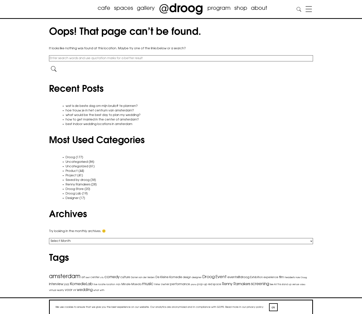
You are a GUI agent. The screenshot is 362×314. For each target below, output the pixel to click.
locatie (102, 284)
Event (221, 277)
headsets (290, 277)
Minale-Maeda (131, 284)
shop (240, 8)
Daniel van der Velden (143, 277)
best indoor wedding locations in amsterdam (99, 124)
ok (273, 307)
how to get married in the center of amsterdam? (102, 119)
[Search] (298, 10)
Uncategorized (77, 166)
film (281, 277)
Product (72, 171)
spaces (123, 8)
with (102, 290)
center (94, 277)
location (110, 284)
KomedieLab (81, 284)
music (147, 284)
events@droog (238, 277)
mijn (118, 284)
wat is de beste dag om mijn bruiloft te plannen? (102, 106)
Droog (70, 157)
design (187, 277)
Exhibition (256, 277)
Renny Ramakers (78, 184)
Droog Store (75, 189)
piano (193, 285)
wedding (85, 290)
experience (271, 277)
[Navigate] (308, 9)
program (219, 8)
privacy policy (255, 307)
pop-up (202, 284)
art (83, 277)
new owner (161, 284)
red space (214, 284)
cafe (104, 8)
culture (125, 277)
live (95, 284)
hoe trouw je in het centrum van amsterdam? (100, 110)
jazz (66, 284)
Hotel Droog (301, 278)
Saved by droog (78, 180)
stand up (286, 284)
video (302, 285)
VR (74, 290)
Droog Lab (73, 193)
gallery (146, 8)
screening (260, 284)
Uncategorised (77, 162)
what (96, 290)
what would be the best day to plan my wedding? (103, 115)
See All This (275, 284)
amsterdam (65, 277)
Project (71, 175)
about (259, 8)
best (88, 278)
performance (180, 284)
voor (68, 290)
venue (295, 284)
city (102, 278)
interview (56, 284)
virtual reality (56, 290)
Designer (72, 198)
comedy (112, 277)
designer (197, 277)
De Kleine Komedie (169, 277)
